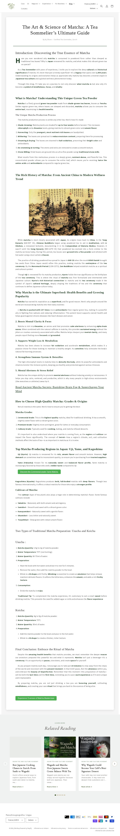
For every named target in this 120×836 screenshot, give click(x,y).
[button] (35, 3)
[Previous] (5, 763)
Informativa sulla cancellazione (104, 830)
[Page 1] (55, 795)
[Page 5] (62, 795)
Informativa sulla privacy (58, 828)
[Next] (114, 763)
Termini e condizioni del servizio (78, 828)
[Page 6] (64, 795)
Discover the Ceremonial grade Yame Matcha (39, 472)
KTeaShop (17, 828)
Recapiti (111, 828)
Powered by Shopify (26, 828)
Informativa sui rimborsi (41, 828)
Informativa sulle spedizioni (98, 828)
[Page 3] (59, 795)
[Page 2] (57, 795)
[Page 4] (60, 795)
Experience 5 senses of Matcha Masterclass (36, 698)
